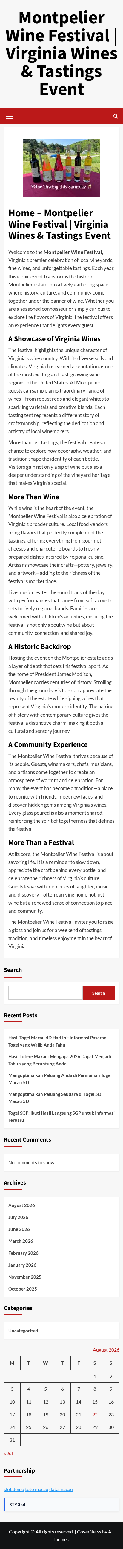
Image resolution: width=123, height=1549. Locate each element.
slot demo (14, 1489)
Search (13, 970)
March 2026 (20, 1241)
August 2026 (21, 1205)
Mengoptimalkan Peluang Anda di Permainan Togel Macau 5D (60, 1078)
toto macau (36, 1489)
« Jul (8, 1453)
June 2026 (19, 1229)
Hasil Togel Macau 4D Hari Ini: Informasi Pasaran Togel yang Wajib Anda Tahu (57, 1041)
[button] (10, 115)
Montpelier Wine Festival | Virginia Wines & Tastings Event (61, 53)
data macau (61, 1489)
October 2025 (22, 1288)
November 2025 (24, 1277)
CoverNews (89, 1531)
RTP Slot (17, 1504)
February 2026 (23, 1253)
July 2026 (18, 1217)
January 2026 (22, 1265)
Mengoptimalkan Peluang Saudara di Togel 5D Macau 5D (54, 1097)
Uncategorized (23, 1330)
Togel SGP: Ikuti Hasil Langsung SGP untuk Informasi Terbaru (61, 1116)
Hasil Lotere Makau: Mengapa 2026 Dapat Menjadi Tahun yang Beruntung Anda (59, 1060)
